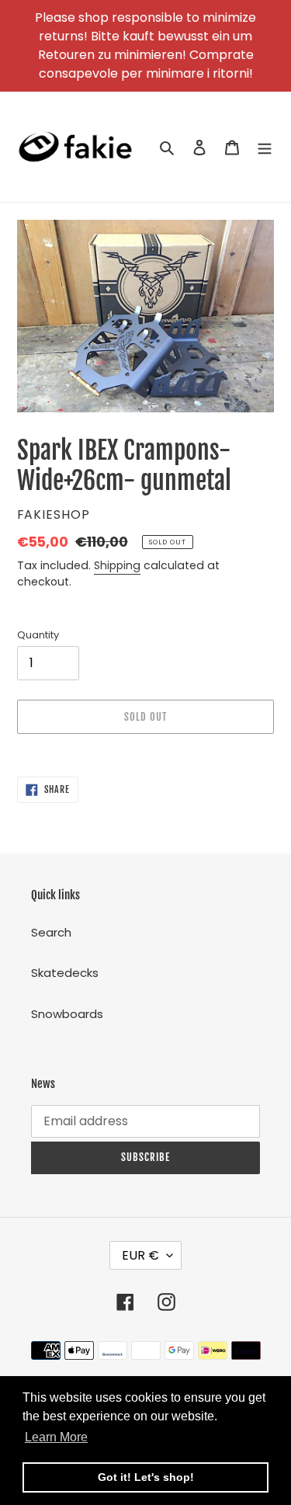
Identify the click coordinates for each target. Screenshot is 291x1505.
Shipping (117, 565)
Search (51, 932)
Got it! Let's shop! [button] (146, 1477)
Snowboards (67, 1014)
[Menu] (264, 147)
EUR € (140, 1255)
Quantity (38, 634)
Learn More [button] (56, 1437)
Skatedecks (65, 973)
